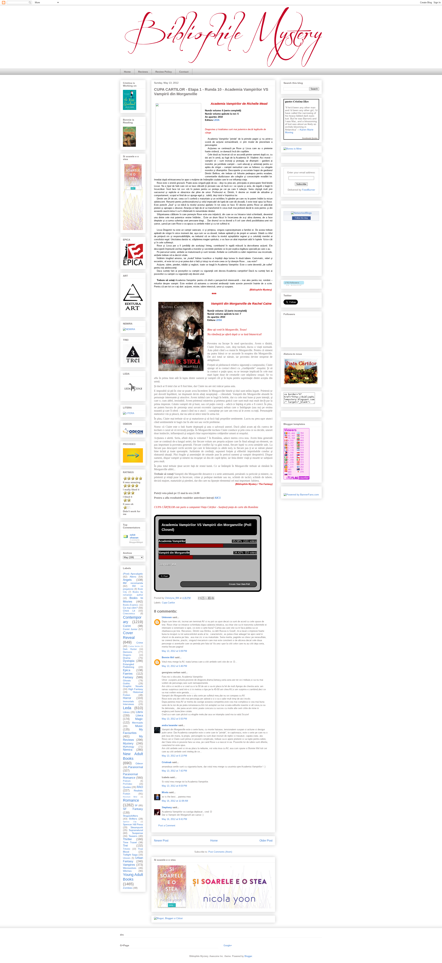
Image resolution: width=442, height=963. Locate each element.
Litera (139, 715)
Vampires (129, 864)
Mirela (165, 792)
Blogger (248, 956)
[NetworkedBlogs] (301, 213)
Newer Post (161, 840)
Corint (127, 626)
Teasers (133, 836)
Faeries (128, 673)
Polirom (127, 781)
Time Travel (130, 842)
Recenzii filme (130, 797)
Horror (127, 698)
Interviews (128, 704)
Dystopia (128, 661)
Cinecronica (129, 613)
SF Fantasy (133, 809)
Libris (139, 712)
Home (127, 71)
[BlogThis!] (203, 598)
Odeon (139, 763)
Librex (126, 712)
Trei (125, 845)
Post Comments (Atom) (220, 852)
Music (139, 726)
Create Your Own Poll (239, 584)
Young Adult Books (133, 876)
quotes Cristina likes (297, 101)
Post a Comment (166, 825)
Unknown (167, 617)
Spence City (130, 822)
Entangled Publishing (128, 666)
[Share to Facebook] (209, 598)
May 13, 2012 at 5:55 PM (174, 718)
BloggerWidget (136, 542)
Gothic (126, 683)
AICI (217, 497)
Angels (127, 579)
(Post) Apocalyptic (133, 573)
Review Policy (163, 71)
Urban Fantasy (133, 859)
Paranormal (135, 767)
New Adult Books (133, 756)
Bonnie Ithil (168, 657)
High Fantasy (135, 689)
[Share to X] (206, 598)
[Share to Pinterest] (212, 598)
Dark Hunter (130, 649)
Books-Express (130, 605)
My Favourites (133, 731)
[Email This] (199, 598)
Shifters (133, 818)
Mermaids (137, 722)
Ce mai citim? (130, 607)
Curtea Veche (134, 646)
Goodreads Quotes (310, 138)
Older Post (266, 840)
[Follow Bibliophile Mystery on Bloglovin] (294, 284)
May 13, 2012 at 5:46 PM (174, 666)
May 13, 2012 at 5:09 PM (174, 651)
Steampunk (137, 827)
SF (136, 805)
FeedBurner (308, 189)
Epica (126, 670)
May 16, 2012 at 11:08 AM (175, 801)
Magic (139, 719)
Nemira (127, 749)
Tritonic (126, 849)
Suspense (137, 833)
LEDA (216, 120)
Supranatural (136, 830)
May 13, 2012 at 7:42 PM (174, 770)
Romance (131, 800)
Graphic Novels (133, 686)
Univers (127, 858)
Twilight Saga (130, 854)
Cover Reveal (129, 635)
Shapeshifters (130, 815)
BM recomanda (133, 583)
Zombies (127, 887)
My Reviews (133, 738)
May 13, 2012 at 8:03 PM (174, 786)
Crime (139, 642)
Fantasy (128, 677)
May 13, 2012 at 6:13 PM (174, 755)
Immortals (128, 701)
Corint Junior (130, 629)
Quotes (127, 787)
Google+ (228, 945)
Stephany (167, 807)
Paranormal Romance (130, 776)
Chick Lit (129, 610)
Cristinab (166, 762)
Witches (127, 871)
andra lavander (170, 725)
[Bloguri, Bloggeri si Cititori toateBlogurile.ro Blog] (168, 918)
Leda (127, 708)
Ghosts (127, 680)
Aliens (133, 576)
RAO (140, 787)
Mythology (128, 746)
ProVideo (127, 784)
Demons (127, 652)
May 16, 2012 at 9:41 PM (174, 819)
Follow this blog (301, 218)
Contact (184, 71)
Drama (126, 657)
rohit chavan (134, 536)
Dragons (127, 655)
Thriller (127, 839)
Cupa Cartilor (168, 602)
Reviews (143, 71)
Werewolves (129, 868)
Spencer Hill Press (133, 824)
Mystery (128, 743)
